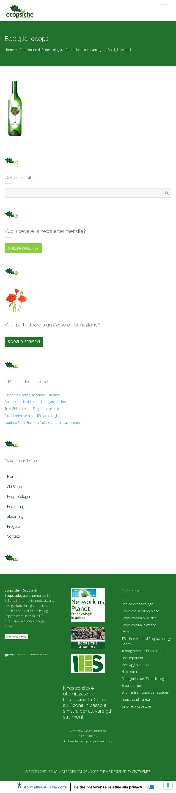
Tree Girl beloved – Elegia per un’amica (33, 408)
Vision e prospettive (136, 706)
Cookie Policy (104, 741)
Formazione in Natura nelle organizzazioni (35, 402)
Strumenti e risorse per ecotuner (145, 692)
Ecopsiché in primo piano (140, 611)
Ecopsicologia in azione (138, 625)
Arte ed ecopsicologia (137, 604)
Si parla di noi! (131, 685)
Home (9, 50)
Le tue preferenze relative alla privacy (108, 787)
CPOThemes (141, 771)
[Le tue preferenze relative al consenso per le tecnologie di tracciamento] (168, 785)
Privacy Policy (17, 636)
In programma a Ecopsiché (141, 651)
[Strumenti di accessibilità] (19, 785)
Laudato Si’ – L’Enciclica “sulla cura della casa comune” (44, 422)
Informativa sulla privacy (80, 741)
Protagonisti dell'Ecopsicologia (143, 678)
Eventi (125, 632)
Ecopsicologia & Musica (138, 618)
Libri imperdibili (132, 658)
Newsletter (129, 671)
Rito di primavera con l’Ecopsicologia (32, 416)
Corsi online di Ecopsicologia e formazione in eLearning (60, 50)
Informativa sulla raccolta (44, 787)
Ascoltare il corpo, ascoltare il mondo (32, 395)
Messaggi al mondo (135, 665)
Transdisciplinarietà (135, 699)
